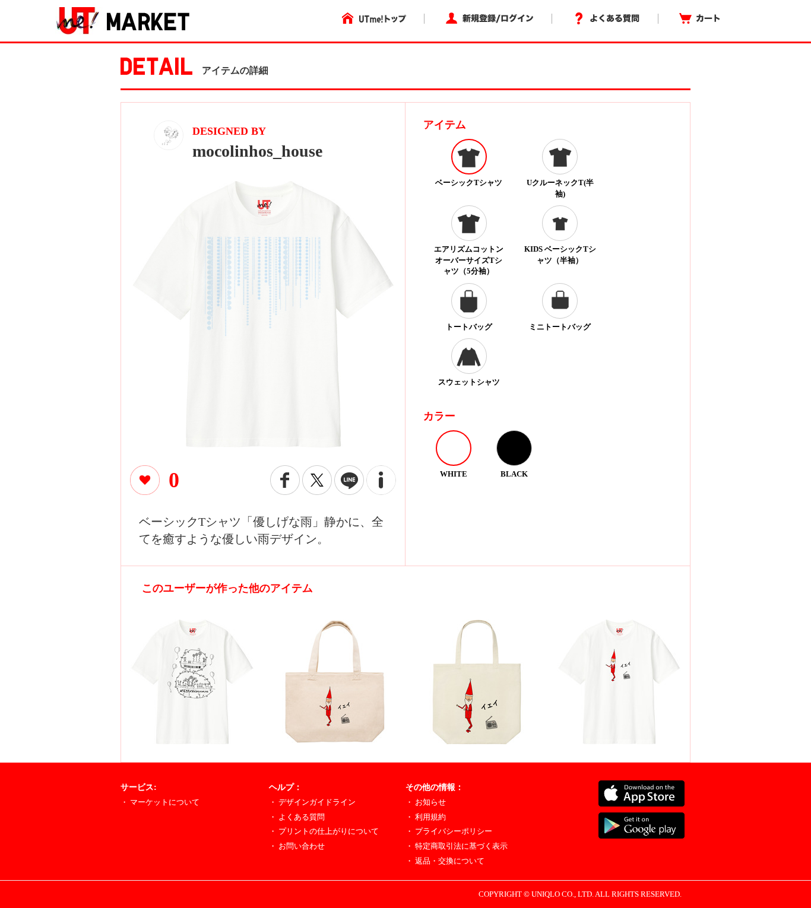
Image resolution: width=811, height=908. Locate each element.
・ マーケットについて (160, 802)
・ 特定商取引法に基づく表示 (457, 846)
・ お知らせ (426, 802)
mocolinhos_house (257, 151)
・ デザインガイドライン (312, 802)
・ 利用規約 (426, 816)
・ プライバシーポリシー (449, 831)
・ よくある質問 (297, 816)
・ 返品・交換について (445, 860)
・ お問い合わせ (297, 846)
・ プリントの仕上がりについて (324, 831)
